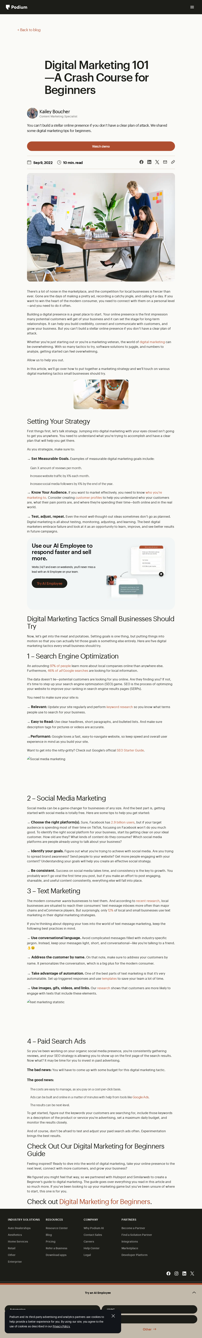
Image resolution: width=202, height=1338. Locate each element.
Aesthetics (15, 1234)
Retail (11, 1248)
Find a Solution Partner (137, 1234)
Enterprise (15, 1261)
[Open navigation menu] (192, 7)
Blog (49, 1234)
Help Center (92, 1248)
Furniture (113, 1319)
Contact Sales (93, 1234)
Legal (87, 1255)
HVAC (111, 1309)
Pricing (50, 1241)
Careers (89, 1241)
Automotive (17, 1309)
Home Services (18, 1241)
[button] (101, 1293)
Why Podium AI (94, 1228)
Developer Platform (135, 1255)
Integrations (130, 1241)
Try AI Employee (49, 583)
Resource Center (57, 1228)
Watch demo (101, 146)
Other (147, 1329)
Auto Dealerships (19, 1228)
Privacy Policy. (61, 1326)
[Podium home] (16, 7)
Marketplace (130, 1248)
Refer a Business (56, 1248)
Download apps (56, 1255)
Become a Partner (133, 1228)
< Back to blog (28, 29)
